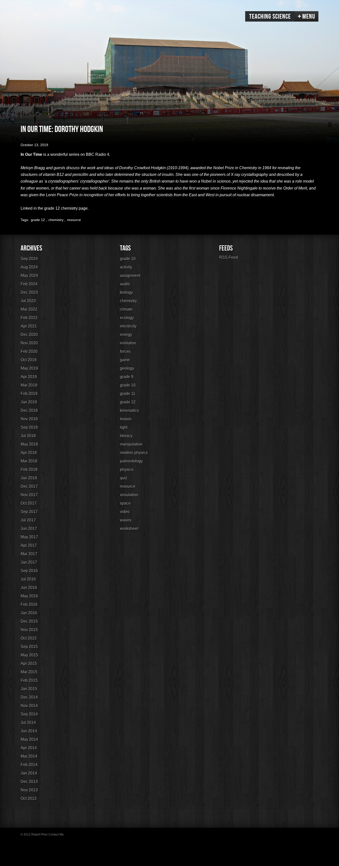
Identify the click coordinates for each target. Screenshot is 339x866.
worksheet (129, 528)
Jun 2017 (29, 528)
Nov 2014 (29, 706)
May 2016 (29, 596)
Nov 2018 (29, 419)
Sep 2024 (29, 259)
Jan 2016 (29, 613)
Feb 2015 (29, 680)
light (123, 427)
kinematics (129, 410)
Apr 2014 (29, 748)
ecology (127, 318)
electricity (128, 326)
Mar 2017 (29, 554)
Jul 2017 (28, 520)
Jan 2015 (29, 689)
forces (125, 351)
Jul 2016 (28, 579)
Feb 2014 (29, 765)
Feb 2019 (29, 393)
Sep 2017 (29, 512)
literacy (126, 436)
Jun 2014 (29, 731)
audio (125, 284)
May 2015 (29, 655)
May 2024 (29, 275)
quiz (123, 478)
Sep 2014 (29, 714)
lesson (126, 419)
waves (125, 520)
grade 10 (128, 259)
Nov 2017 (29, 495)
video (125, 512)
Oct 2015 (28, 638)
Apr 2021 (29, 326)
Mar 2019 (29, 385)
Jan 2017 (29, 562)
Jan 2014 (29, 773)
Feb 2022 (29, 318)
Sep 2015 (29, 646)
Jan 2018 (29, 478)
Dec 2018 (29, 410)
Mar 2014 (29, 756)
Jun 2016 (29, 587)
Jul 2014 (28, 722)
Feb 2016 (29, 604)
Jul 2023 (28, 301)
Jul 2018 (28, 436)
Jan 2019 (29, 402)
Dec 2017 (29, 486)
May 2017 (29, 537)
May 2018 (29, 444)
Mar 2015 (29, 672)
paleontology (131, 461)
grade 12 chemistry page (66, 208)
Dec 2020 (29, 334)
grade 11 (127, 393)
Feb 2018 (29, 469)
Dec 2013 (29, 781)
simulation (129, 495)
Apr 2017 (29, 545)
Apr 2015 (29, 663)
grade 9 (126, 377)
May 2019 (29, 368)
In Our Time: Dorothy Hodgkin (62, 129)
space (125, 503)
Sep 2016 (29, 571)
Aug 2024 (29, 267)
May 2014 (29, 739)
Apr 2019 (29, 377)
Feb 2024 (29, 284)
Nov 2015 (29, 630)
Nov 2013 (29, 790)
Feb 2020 (29, 351)
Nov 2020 (29, 343)
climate (126, 309)
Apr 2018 (29, 452)
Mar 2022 (29, 309)
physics (126, 469)
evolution (128, 343)
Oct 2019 (28, 360)
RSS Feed (228, 257)
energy (126, 334)
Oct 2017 (28, 503)
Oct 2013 (28, 798)
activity (126, 267)
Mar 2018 (29, 461)
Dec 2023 (29, 292)
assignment (130, 275)
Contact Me (56, 834)
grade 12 (38, 220)
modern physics (134, 452)
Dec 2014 (29, 697)
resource (74, 220)
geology (127, 368)
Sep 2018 (29, 427)
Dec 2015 (29, 621)
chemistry (56, 220)
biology (126, 292)
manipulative (131, 444)
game (125, 360)
